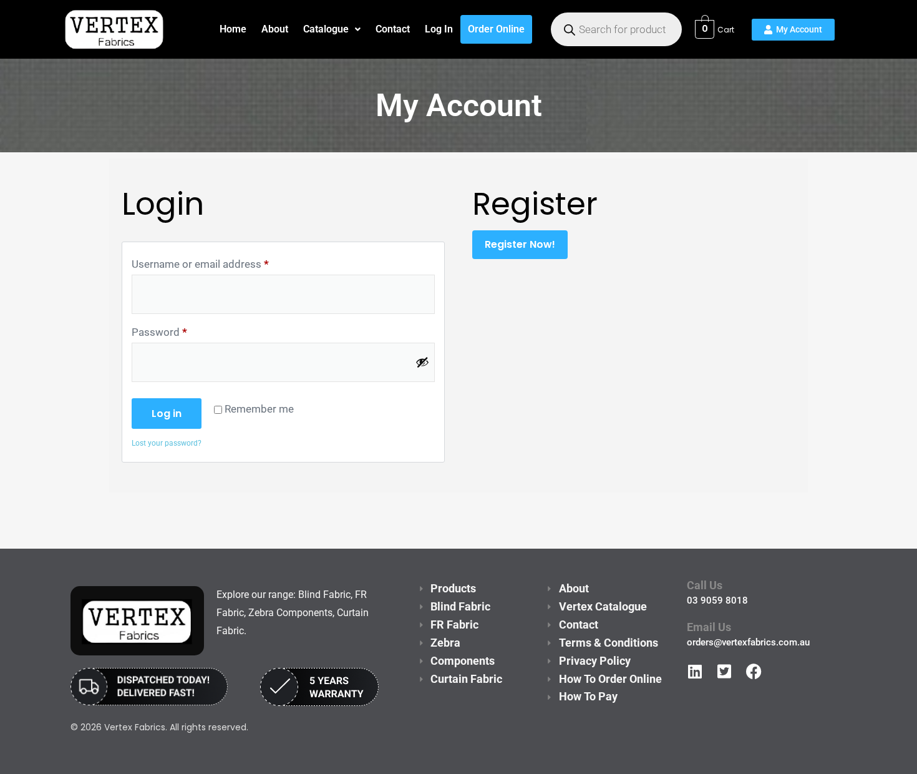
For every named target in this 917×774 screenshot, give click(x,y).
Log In (439, 29)
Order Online (496, 29)
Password (159, 331)
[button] (332, 29)
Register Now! (520, 244)
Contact (393, 29)
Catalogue (326, 29)
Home (233, 29)
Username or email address (200, 263)
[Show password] (422, 362)
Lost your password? (166, 443)
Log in (167, 413)
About (274, 29)
